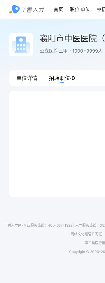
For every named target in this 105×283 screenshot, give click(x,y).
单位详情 (26, 78)
